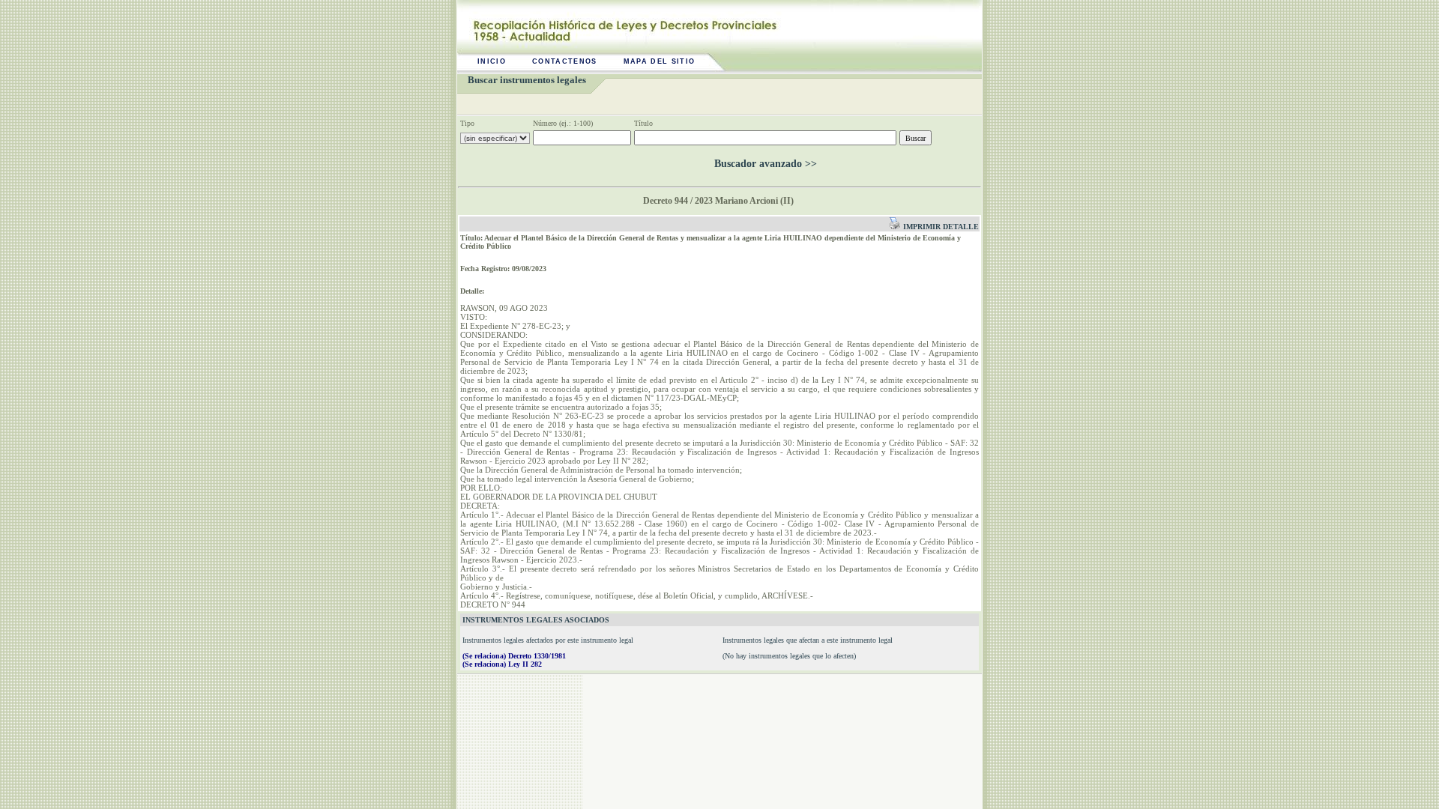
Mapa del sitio (660, 61)
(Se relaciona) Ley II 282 (502, 664)
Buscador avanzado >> (765, 163)
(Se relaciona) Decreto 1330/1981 (514, 656)
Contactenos (564, 61)
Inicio (491, 61)
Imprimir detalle (940, 226)
